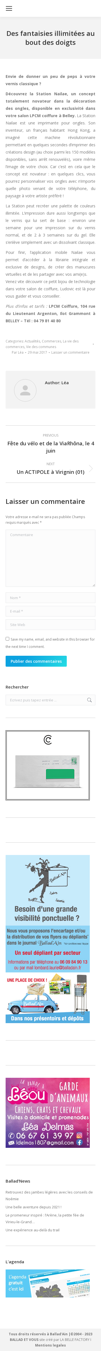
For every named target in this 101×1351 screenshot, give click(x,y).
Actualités (32, 341)
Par (18, 352)
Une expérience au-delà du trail (32, 1229)
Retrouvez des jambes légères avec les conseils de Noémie (49, 1195)
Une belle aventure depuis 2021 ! (33, 1206)
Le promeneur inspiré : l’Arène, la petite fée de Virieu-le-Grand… (45, 1218)
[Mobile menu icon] (9, 8)
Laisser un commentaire (70, 352)
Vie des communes (41, 346)
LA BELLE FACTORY (74, 1339)
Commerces (51, 341)
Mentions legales (50, 1345)
